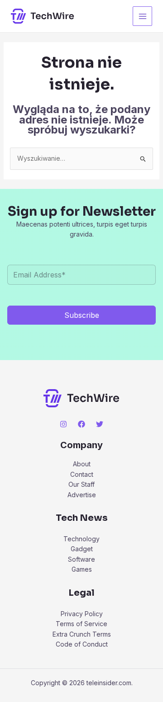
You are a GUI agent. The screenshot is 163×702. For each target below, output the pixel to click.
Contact (81, 474)
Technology (81, 539)
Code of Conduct (82, 644)
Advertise (81, 495)
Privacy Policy (82, 614)
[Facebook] (81, 424)
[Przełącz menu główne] (142, 16)
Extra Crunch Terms (82, 634)
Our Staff (81, 484)
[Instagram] (63, 424)
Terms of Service (81, 624)
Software (81, 559)
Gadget (82, 549)
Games (82, 569)
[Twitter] (99, 424)
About (82, 464)
